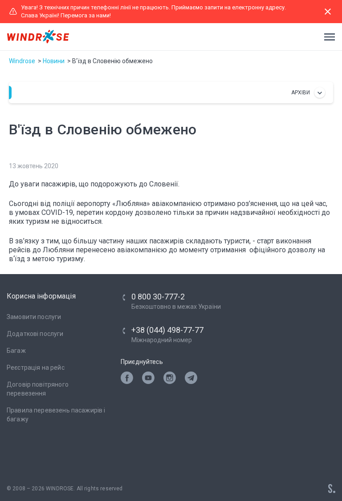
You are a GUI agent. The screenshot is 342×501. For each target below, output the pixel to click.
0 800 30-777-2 (158, 296)
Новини (54, 61)
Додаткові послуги (35, 333)
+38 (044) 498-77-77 (167, 330)
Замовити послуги (34, 316)
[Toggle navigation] (327, 37)
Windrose (22, 61)
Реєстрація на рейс (36, 367)
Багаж (16, 350)
